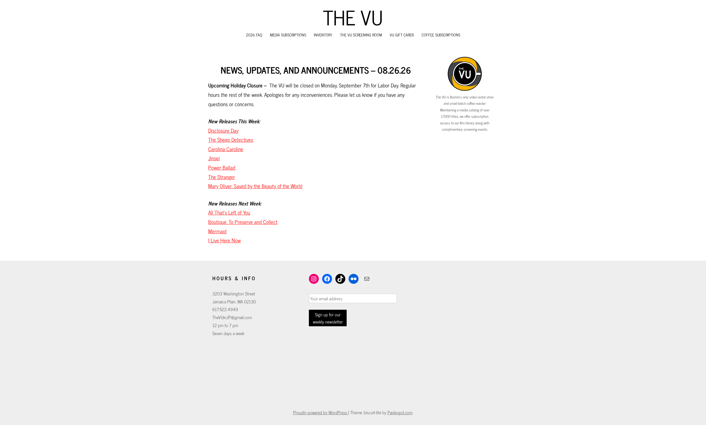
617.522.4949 (225, 309)
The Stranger (221, 177)
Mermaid (217, 231)
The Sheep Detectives (230, 139)
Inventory (323, 34)
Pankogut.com (399, 412)
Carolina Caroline (225, 149)
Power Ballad (221, 167)
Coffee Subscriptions (441, 34)
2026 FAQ (254, 34)
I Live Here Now (224, 240)
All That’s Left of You (229, 212)
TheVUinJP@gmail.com (232, 317)
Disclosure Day (223, 130)
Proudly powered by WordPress (320, 412)
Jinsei (214, 158)
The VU (353, 17)
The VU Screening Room (361, 34)
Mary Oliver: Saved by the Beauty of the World (255, 186)
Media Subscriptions (288, 34)
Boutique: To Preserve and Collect (242, 222)
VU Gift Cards (402, 34)
